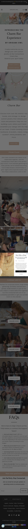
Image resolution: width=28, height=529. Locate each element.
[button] (2, 525)
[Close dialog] (27, 253)
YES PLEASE (21, 271)
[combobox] (16, 261)
